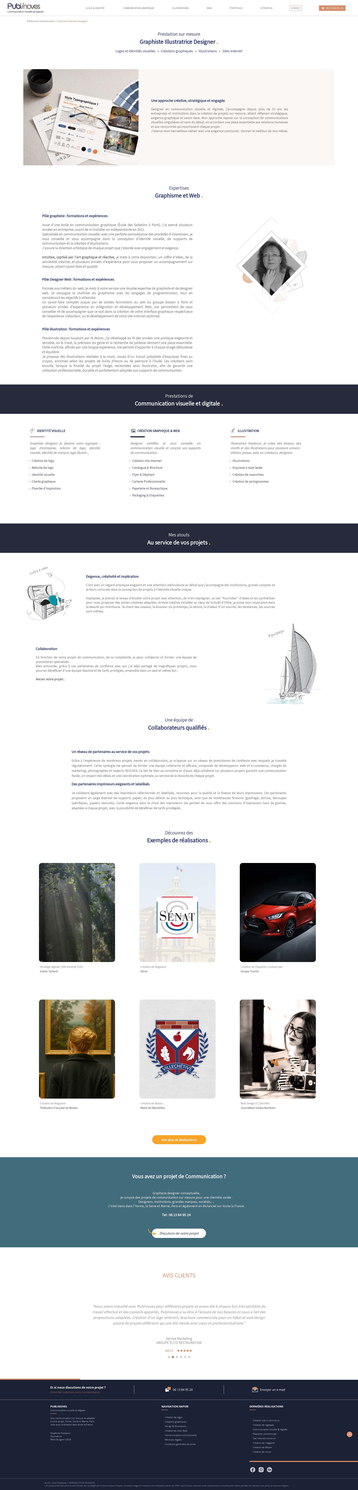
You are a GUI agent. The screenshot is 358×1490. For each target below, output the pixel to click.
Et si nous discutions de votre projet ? (78, 1387)
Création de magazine (264, 1442)
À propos (266, 8)
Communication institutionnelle (181, 1435)
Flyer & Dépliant (143, 474)
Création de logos (174, 1417)
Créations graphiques (175, 1421)
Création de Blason (262, 1447)
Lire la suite (192, 1323)
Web (209, 8)
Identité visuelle (43, 474)
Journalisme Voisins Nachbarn (258, 1108)
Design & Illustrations (175, 1426)
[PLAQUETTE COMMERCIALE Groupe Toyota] (278, 961)
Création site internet (147, 460)
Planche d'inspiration (46, 488)
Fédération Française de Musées (59, 1108)
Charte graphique (44, 481)
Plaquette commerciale (265, 1433)
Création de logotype (263, 1424)
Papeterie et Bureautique (149, 488)
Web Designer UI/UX (60, 1439)
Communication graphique (138, 8)
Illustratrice (56, 1436)
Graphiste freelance (60, 1433)
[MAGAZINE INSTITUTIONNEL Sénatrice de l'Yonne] (177, 961)
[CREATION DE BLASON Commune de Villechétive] (177, 1097)
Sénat (143, 971)
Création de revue (262, 1451)
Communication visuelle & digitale (270, 1429)
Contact (296, 8)
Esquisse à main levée (248, 467)
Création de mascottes (248, 474)
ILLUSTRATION (248, 431)
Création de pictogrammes (251, 481)
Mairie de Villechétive (152, 1108)
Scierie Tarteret (49, 971)
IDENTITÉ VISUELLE (51, 431)
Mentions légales (173, 1439)
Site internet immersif (264, 1438)
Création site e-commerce (266, 1420)
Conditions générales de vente (180, 1444)
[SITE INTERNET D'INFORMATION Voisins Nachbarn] (278, 1097)
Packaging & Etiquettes (148, 495)
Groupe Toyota (250, 971)
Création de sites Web (176, 1430)
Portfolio (236, 8)
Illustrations (180, 8)
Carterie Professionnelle (148, 481)
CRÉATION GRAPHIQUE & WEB (158, 431)
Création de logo (43, 460)
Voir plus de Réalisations (179, 1139)
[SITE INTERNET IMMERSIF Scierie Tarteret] (77, 961)
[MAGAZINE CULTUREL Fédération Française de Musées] (77, 1097)
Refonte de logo (43, 467)
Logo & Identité (95, 8)
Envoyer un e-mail (272, 1390)
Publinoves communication (41, 21)
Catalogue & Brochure (147, 467)
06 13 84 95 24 (183, 1390)
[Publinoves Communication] (24, 6)
